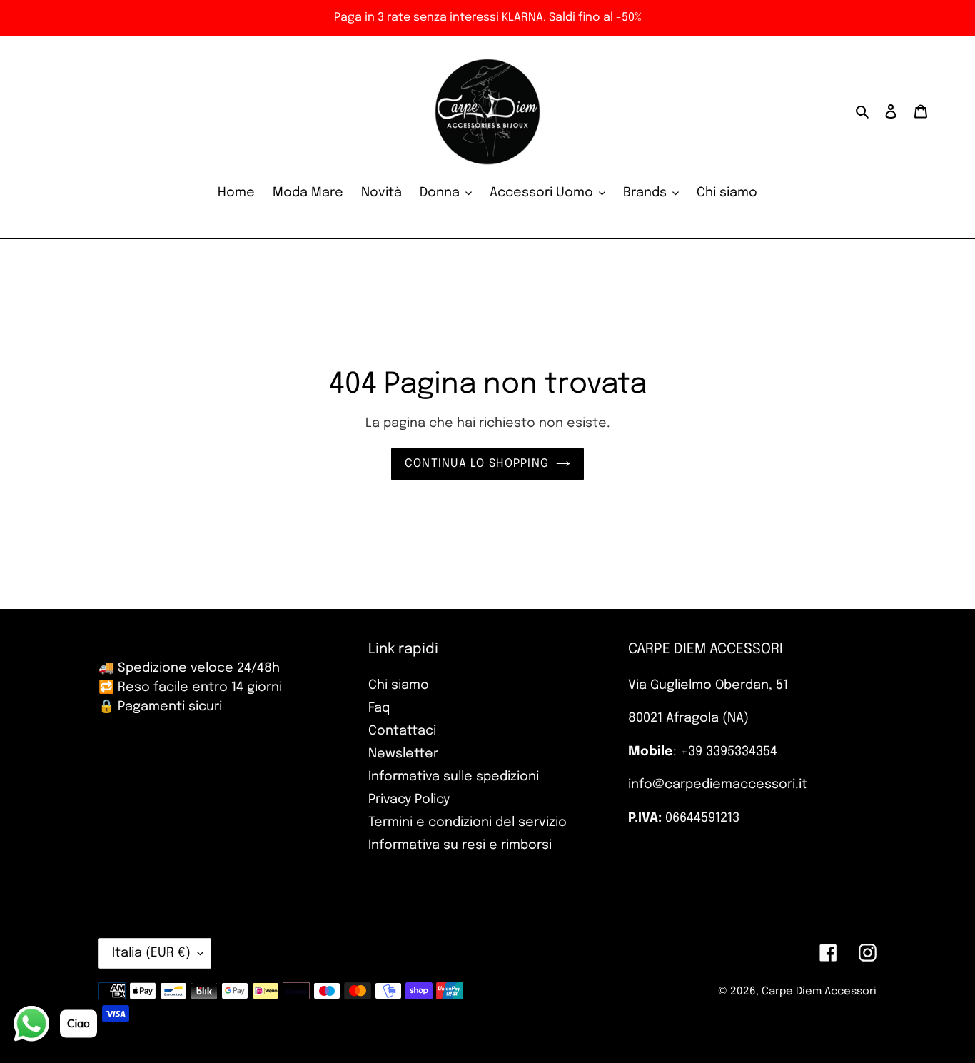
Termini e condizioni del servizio (467, 822)
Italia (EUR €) (151, 953)
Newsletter (403, 753)
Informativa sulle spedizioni (453, 776)
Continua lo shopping (477, 464)
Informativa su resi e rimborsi (460, 845)
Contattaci (402, 731)
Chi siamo (398, 685)
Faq (379, 708)
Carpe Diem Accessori (819, 991)
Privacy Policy (409, 799)
